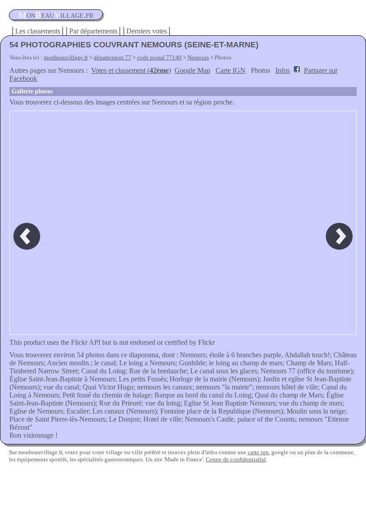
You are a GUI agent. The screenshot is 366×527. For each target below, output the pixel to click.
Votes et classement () (131, 70)
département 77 (112, 57)
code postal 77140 (159, 57)
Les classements (37, 31)
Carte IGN (230, 70)
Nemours (198, 57)
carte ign (258, 452)
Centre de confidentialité (236, 459)
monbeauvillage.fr (66, 57)
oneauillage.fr (55, 15)
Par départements (93, 31)
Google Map (192, 70)
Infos (282, 70)
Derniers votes (146, 31)
